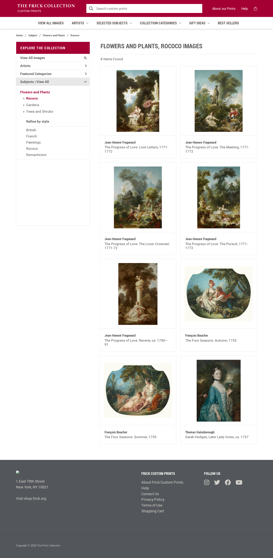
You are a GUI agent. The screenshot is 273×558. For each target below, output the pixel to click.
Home (19, 35)
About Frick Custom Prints (162, 482)
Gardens (32, 105)
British (31, 130)
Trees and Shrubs (39, 111)
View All (42, 81)
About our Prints (223, 8)
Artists (25, 65)
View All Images (32, 57)
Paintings (33, 142)
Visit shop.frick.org (31, 498)
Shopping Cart (152, 511)
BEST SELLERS (228, 23)
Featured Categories (36, 73)
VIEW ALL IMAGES (51, 23)
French (31, 136)
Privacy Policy (152, 499)
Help (244, 8)
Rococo (32, 98)
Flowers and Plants (35, 92)
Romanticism (36, 154)
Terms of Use (151, 505)
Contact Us (150, 493)
